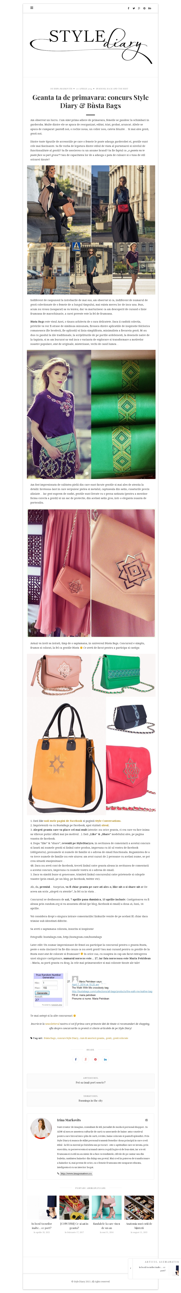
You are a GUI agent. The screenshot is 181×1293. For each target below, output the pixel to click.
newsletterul (52, 1023)
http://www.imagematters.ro (76, 1173)
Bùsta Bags (50, 1038)
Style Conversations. (108, 820)
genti (108, 1038)
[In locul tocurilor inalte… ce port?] (156, 1275)
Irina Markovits (63, 88)
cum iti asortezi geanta (92, 1038)
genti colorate (120, 1038)
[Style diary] (90, 45)
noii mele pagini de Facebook (63, 820)
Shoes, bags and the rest (113, 88)
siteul (105, 825)
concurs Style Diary (67, 1038)
